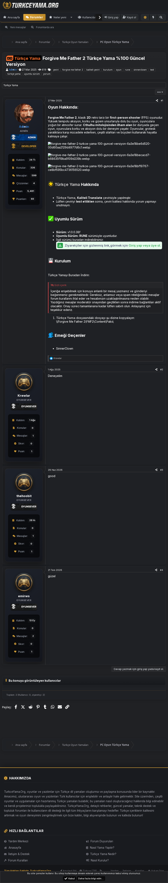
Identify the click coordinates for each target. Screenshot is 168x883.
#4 (161, 570)
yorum (46, 73)
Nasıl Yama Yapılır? (102, 847)
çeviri (56, 69)
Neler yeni (59, 17)
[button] (71, 17)
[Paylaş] (156, 100)
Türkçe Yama (67, 184)
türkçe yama (13, 73)
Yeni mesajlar (18, 27)
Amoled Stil (69, 870)
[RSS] (101, 870)
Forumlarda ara (45, 27)
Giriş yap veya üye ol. (145, 245)
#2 (161, 369)
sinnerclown (140, 69)
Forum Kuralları (18, 860)
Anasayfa (15, 847)
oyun (118, 69)
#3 (161, 469)
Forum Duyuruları (102, 841)
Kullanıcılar (89, 17)
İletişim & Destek (19, 854)
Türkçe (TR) (89, 870)
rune (127, 69)
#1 (162, 100)
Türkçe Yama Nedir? (103, 854)
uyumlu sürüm (32, 73)
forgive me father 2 (72, 69)
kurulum (107, 69)
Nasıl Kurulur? (100, 860)
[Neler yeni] (153, 17)
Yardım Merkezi (18, 841)
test (152, 69)
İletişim (127, 870)
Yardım (114, 870)
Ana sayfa (14, 17)
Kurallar (139, 870)
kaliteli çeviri (93, 69)
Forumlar (36, 17)
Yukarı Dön (157, 870)
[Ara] (161, 17)
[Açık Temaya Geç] (145, 17)
